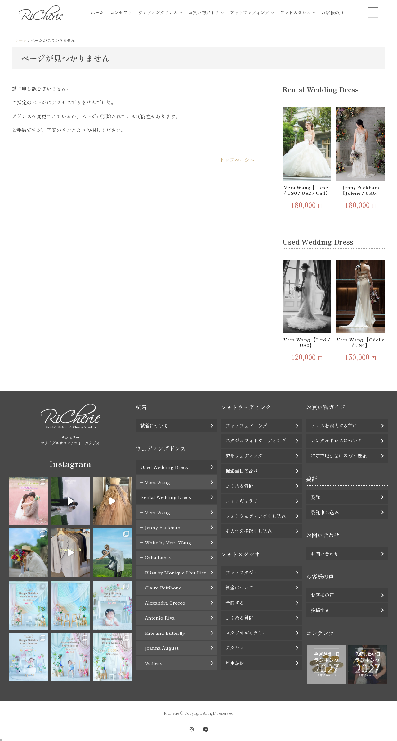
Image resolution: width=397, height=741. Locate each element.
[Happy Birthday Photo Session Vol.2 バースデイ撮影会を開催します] (70, 657)
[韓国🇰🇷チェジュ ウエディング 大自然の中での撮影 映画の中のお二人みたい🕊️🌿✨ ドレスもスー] (70, 501)
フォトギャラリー (244, 500)
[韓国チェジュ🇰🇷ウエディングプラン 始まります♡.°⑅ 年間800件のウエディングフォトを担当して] (112, 552)
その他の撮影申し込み (248, 531)
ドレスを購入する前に (334, 425)
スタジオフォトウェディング (255, 440)
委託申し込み (325, 512)
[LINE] (205, 729)
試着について (154, 425)
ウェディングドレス (157, 12)
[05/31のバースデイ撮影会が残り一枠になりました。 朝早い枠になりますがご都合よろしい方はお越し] (112, 657)
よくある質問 (239, 486)
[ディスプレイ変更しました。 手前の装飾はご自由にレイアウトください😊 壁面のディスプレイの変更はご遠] (70, 605)
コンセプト (121, 12)
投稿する (320, 610)
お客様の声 (333, 12)
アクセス (234, 647)
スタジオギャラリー (246, 632)
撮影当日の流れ (241, 470)
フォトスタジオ (295, 12)
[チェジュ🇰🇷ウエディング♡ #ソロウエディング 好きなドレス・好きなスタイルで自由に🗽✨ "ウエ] (28, 552)
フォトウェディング (249, 12)
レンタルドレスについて (336, 440)
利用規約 (234, 663)
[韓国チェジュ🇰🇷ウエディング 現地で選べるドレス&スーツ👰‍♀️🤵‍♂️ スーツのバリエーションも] (70, 552)
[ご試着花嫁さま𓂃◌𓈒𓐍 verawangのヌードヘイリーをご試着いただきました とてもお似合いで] (112, 501)
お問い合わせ (325, 553)
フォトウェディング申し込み (255, 516)
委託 (315, 497)
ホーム (97, 12)
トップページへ (237, 159)
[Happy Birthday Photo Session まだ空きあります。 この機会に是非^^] (28, 657)
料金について (239, 587)
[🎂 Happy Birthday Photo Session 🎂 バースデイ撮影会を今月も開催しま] (112, 605)
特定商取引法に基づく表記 (339, 455)
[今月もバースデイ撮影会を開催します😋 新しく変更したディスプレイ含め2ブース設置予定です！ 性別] (28, 605)
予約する (234, 602)
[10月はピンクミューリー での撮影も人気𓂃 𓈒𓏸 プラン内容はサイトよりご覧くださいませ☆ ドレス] (28, 501)
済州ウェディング (244, 455)
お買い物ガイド (203, 12)
